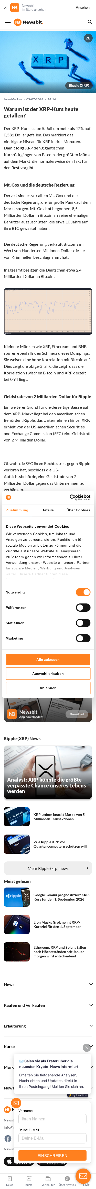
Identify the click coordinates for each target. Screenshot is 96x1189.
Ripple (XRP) (79, 85)
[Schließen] (5, 7)
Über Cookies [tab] (78, 510)
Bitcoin (46, 215)
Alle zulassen (48, 659)
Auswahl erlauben (48, 674)
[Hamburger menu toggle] (8, 22)
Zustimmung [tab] (17, 510)
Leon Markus (13, 99)
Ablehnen (48, 688)
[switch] (83, 607)
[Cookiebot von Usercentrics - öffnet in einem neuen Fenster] (68, 497)
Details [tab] (47, 510)
